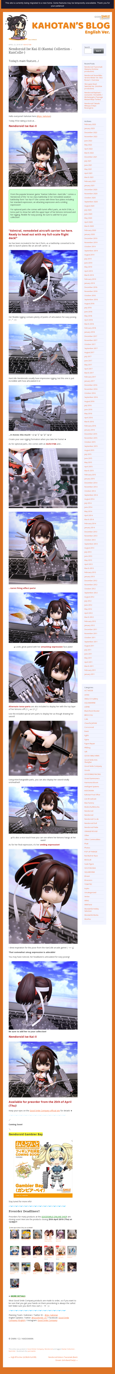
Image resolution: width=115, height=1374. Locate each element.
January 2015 (89, 479)
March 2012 (89, 617)
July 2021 (87, 161)
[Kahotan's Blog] (57, 27)
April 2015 (88, 466)
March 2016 (89, 421)
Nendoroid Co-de (91, 819)
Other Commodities (92, 839)
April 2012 (88, 613)
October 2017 (90, 344)
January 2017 (89, 381)
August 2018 (89, 303)
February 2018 (90, 328)
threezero (88, 880)
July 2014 (87, 503)
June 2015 (88, 458)
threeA (87, 876)
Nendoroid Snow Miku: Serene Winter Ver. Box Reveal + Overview (93, 77)
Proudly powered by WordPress (42, 1371)
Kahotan (27, 45)
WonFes (87, 919)
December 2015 (90, 434)
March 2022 (89, 153)
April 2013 (88, 564)
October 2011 (90, 637)
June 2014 (88, 507)
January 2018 (89, 332)
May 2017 (88, 365)
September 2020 (91, 202)
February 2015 (90, 474)
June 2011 (88, 654)
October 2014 (90, 491)
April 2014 (88, 515)
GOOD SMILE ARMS (91, 756)
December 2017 (90, 336)
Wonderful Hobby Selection (91, 910)
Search (87, 47)
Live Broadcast (90, 799)
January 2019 (89, 283)
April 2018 (88, 320)
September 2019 (91, 251)
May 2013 (88, 560)
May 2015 (88, 462)
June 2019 (88, 263)
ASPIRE (87, 707)
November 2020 (90, 193)
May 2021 (88, 169)
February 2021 (90, 181)
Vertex (86, 896)
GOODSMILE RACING (92, 774)
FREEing (87, 747)
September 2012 (91, 593)
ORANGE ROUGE (90, 831)
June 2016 (88, 409)
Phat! (86, 843)
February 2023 (90, 124)
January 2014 (89, 527)
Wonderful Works (91, 915)
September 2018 (91, 299)
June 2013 (88, 556)
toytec (86, 888)
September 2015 (91, 446)
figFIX (86, 735)
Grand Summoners (91, 778)
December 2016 (90, 385)
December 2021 (90, 157)
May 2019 (88, 267)
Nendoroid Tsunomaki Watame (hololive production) (93, 69)
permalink (31, 1351)
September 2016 (91, 397)
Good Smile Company (47, 1320)
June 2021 (88, 165)
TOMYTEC (88, 884)
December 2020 (90, 189)
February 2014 (90, 523)
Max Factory (89, 803)
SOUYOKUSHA (90, 868)
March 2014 (89, 519)
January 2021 (89, 185)
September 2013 (91, 544)
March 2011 (89, 666)
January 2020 (89, 234)
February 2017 (90, 377)
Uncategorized (90, 892)
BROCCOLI (88, 715)
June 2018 (88, 311)
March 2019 (89, 275)
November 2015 (90, 438)
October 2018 (90, 295)
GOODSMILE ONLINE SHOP (54, 1216)
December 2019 (90, 238)
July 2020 (87, 210)
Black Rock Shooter (92, 711)
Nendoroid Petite (91, 827)
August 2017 (89, 352)
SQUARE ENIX (89, 872)
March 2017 (89, 373)
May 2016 (88, 413)
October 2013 (90, 540)
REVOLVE (87, 860)
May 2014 (88, 511)
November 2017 (90, 340)
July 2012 (87, 601)
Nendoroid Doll (90, 823)
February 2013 (90, 572)
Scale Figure (89, 864)
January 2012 (89, 625)
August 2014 (89, 499)
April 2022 (88, 149)
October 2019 (90, 246)
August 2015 (89, 450)
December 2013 (90, 532)
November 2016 (90, 389)
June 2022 (88, 141)
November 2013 (90, 536)
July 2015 (87, 454)
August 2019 (89, 255)
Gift (85, 751)
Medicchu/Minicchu (91, 807)
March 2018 (89, 324)
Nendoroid (49, 1349)
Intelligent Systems (91, 786)
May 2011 (88, 658)
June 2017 (88, 360)
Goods (87, 770)
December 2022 (90, 132)
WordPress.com (79, 1371)
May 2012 (88, 609)
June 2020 (88, 214)
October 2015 (90, 442)
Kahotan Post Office (92, 794)
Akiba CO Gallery (91, 699)
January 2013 (89, 576)
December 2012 (90, 580)
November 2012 (90, 584)
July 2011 (87, 650)
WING (86, 900)
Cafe (86, 719)
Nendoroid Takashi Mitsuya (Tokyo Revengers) (92, 105)
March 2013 (89, 568)
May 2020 (88, 218)
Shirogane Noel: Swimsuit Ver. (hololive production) (93, 86)
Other (86, 835)
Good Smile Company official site (45, 1110)
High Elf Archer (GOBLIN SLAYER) (22, 1357)
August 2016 (89, 401)
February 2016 (90, 426)
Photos (87, 848)
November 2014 (90, 487)
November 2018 (90, 291)
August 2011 (89, 646)
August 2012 (89, 597)
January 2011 (89, 674)
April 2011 (88, 662)
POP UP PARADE (90, 852)
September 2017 (91, 348)
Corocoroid (89, 727)
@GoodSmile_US (39, 1317)
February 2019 (90, 279)
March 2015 (89, 470)
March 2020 (89, 226)
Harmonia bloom (91, 782)
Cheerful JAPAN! (90, 723)
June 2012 (88, 605)
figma (86, 739)
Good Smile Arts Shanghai (90, 761)
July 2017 (87, 356)
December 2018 (90, 287)
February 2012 (90, 621)
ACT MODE (88, 690)
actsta (86, 695)
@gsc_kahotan (43, 116)
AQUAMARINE (89, 703)
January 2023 (89, 128)
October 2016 (90, 393)
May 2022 (88, 145)
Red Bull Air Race (91, 856)
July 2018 (87, 307)
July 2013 (87, 552)
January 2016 (89, 430)
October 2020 (90, 197)
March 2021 (89, 177)
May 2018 (88, 316)
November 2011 (90, 633)
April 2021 (88, 173)
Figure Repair (89, 743)
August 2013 (89, 548)
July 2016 (87, 405)
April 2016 (88, 417)
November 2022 (90, 136)
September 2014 (91, 495)
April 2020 (88, 222)
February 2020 (90, 230)
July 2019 (87, 259)
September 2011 (91, 642)
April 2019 (88, 271)
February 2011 (90, 670)
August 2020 (89, 206)
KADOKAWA (89, 790)
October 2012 (90, 589)
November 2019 (90, 242)
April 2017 (88, 369)
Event (86, 731)
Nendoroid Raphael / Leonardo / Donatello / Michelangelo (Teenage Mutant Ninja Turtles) (93, 96)
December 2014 (90, 483)
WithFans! (88, 904)
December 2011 (90, 629)
